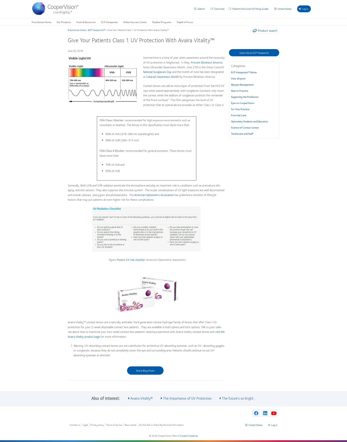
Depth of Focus (185, 22)
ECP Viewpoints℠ (96, 30)
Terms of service (114, 424)
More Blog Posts (145, 370)
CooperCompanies (189, 435)
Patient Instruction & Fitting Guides (250, 9)
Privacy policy (97, 424)
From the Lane (238, 115)
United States (285, 9)
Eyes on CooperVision (242, 103)
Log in (305, 9)
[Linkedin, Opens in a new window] (265, 413)
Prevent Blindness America (206, 62)
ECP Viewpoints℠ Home (244, 72)
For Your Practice (240, 109)
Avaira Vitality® (141, 398)
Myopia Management (242, 84)
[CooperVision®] (57, 14)
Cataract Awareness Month (162, 76)
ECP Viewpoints (109, 22)
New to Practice (239, 91)
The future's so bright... (239, 398)
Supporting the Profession (244, 97)
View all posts (238, 78)
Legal (85, 424)
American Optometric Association (154, 195)
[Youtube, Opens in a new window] (273, 413)
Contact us (75, 424)
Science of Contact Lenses (245, 127)
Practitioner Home (41, 22)
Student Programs (161, 22)
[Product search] (254, 31)
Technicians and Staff (242, 134)
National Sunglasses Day (157, 71)
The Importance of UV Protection (187, 398)
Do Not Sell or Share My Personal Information (161, 424)
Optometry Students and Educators (249, 121)
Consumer (219, 9)
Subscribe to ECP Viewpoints (254, 53)
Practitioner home (76, 30)
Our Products (64, 22)
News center (131, 424)
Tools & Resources (86, 22)
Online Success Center (135, 22)
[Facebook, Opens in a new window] (256, 413)
